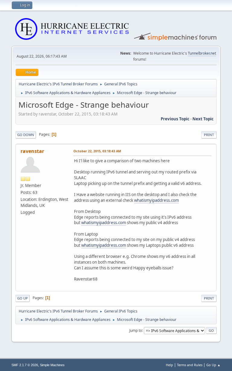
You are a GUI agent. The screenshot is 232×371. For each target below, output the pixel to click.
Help (169, 365)
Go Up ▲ (213, 365)
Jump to (135, 330)
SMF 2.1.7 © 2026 (24, 365)
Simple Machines (52, 365)
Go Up (22, 298)
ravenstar (32, 151)
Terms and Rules (189, 365)
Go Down (25, 134)
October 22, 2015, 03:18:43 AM (97, 151)
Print (209, 134)
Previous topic (175, 119)
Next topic (203, 119)
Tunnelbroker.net (202, 53)
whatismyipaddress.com (156, 200)
